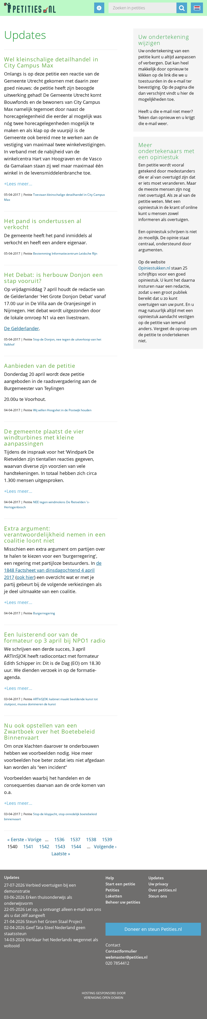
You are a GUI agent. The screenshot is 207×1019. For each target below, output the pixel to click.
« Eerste (15, 839)
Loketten (114, 896)
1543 (60, 846)
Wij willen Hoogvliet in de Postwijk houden (62, 410)
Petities (112, 889)
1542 (44, 846)
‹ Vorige (33, 839)
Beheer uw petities (123, 902)
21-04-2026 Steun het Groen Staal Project (43, 921)
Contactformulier (121, 951)
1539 (107, 839)
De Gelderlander (21, 328)
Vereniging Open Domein (103, 998)
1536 (59, 839)
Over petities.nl (162, 889)
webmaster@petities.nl (126, 957)
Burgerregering (44, 613)
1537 (75, 839)
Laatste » (60, 854)
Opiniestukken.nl (154, 268)
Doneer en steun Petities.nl (153, 929)
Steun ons (157, 896)
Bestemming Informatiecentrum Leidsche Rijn (65, 253)
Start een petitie (120, 883)
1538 (91, 839)
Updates (156, 877)
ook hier (25, 577)
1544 (76, 846)
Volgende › (105, 846)
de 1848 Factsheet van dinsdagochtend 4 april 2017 (52, 570)
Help (110, 877)
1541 (28, 846)
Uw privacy (158, 883)
